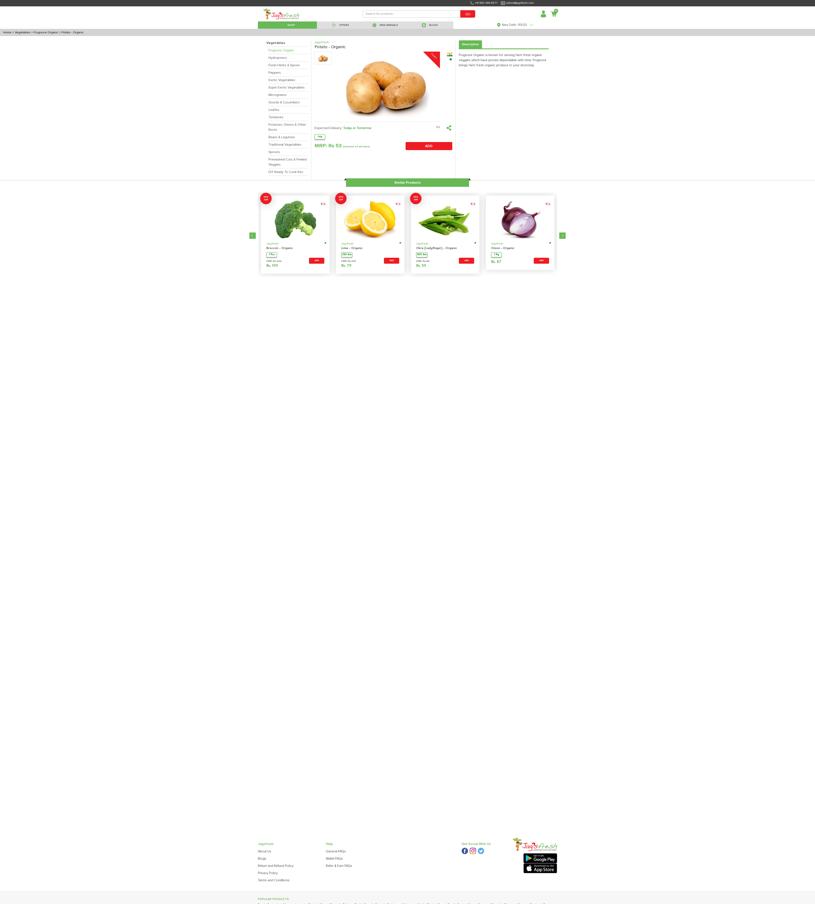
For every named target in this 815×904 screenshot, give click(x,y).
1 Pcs (272, 254)
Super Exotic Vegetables (286, 87)
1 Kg (320, 136)
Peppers (274, 72)
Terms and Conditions (273, 880)
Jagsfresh (272, 243)
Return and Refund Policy (276, 865)
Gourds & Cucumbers (284, 102)
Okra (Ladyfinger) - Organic (436, 248)
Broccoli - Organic (279, 248)
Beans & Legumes (281, 137)
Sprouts (274, 152)
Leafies (273, 109)
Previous (252, 235)
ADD (429, 146)
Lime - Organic (352, 248)
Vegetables (275, 43)
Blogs (262, 858)
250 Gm (346, 254)
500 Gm (422, 254)
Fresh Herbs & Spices (284, 65)
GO (467, 14)
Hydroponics (277, 57)
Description (470, 44)
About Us (264, 851)
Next (562, 235)
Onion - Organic (502, 248)
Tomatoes (275, 117)
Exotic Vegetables (281, 80)
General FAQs (336, 851)
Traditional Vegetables (284, 144)
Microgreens (277, 95)
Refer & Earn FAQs (339, 865)
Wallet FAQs (334, 858)
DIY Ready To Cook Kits (285, 172)
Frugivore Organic (281, 50)
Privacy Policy (268, 873)
